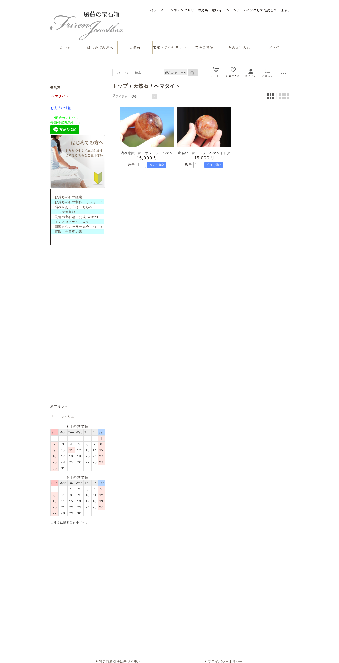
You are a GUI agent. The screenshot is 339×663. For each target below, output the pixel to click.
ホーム (65, 47)
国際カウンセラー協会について (77, 227)
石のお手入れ (239, 47)
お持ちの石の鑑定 (66, 197)
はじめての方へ (100, 47)
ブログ (273, 47)
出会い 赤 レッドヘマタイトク (204, 153)
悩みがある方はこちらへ (72, 207)
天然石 (134, 47)
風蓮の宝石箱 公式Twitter (75, 217)
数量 (131, 165)
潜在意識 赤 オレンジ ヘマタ (147, 153)
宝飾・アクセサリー (169, 47)
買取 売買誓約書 (66, 232)
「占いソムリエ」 (64, 417)
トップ (120, 86)
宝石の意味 (204, 47)
